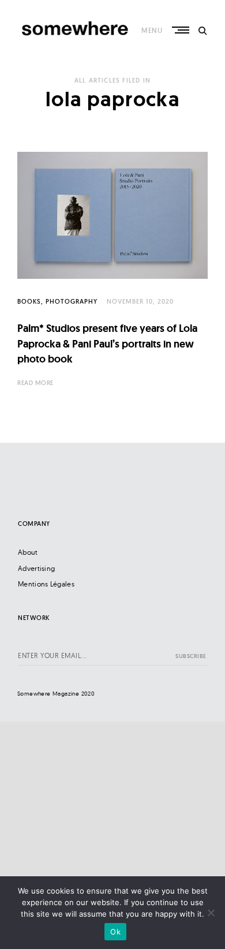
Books (29, 301)
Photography (71, 301)
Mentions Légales (46, 584)
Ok (115, 931)
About (28, 552)
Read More (35, 383)
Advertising (36, 568)
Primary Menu (181, 30)
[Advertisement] (112, 834)
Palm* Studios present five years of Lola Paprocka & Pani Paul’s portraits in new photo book (107, 343)
